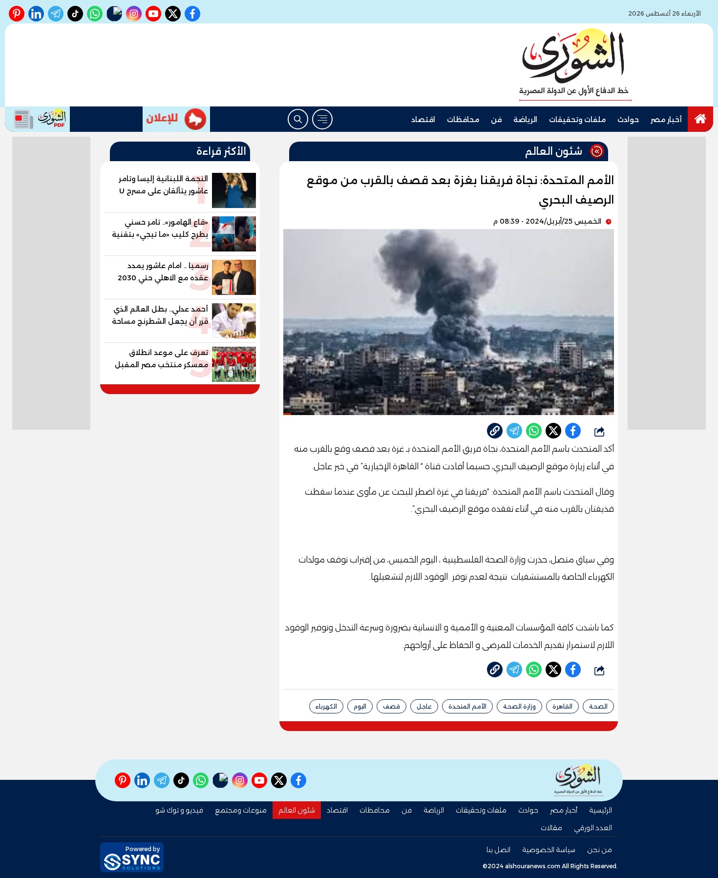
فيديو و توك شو (179, 810)
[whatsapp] (495, 431)
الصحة (598, 706)
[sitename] (578, 780)
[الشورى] (575, 65)
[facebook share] (573, 431)
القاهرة (562, 706)
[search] (298, 119)
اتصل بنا (498, 849)
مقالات (551, 827)
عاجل (424, 706)
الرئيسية (600, 810)
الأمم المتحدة (467, 706)
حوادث (628, 119)
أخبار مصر (666, 119)
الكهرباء (326, 706)
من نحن (599, 849)
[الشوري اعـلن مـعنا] (176, 119)
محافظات (463, 119)
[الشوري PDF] (37, 119)
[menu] (322, 119)
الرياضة (525, 119)
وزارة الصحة (519, 706)
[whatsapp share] (534, 431)
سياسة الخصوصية (548, 849)
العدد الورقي (593, 827)
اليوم (360, 706)
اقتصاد (423, 119)
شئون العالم (296, 810)
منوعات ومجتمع (241, 810)
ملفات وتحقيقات (577, 119)
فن (496, 119)
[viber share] (514, 431)
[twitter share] (553, 431)
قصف (391, 706)
